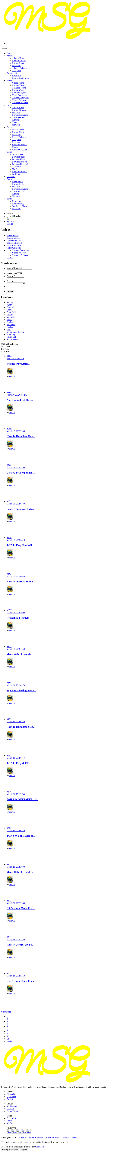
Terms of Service (36, 1137)
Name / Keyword (14, 268)
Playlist (10, 1099)
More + (10, 257)
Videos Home (12, 235)
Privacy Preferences (10, 1149)
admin (12, 376)
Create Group (12, 1111)
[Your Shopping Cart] (8, 219)
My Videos (11, 1096)
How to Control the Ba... (20, 944)
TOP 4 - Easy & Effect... (20, 763)
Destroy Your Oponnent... (21, 472)
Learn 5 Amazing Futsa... (21, 508)
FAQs (74, 1137)
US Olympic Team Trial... (21, 908)
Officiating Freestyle (18, 617)
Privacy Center (52, 1137)
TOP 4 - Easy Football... (20, 545)
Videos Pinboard (19, 253)
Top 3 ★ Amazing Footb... (21, 690)
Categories (11, 1118)
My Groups (12, 1106)
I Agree (24, 1149)
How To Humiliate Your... (21, 436)
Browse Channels (14, 243)
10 (8, 1038)
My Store (11, 1123)
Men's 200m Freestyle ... (20, 654)
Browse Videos (13, 238)
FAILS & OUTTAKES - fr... (22, 799)
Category (10, 281)
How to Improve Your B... (21, 581)
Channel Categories (20, 250)
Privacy (22, 1137)
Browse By (11, 276)
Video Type (12, 273)
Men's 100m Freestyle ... (20, 872)
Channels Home (14, 240)
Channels (11, 1094)
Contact (65, 1137)
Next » (9, 1041)
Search (10, 291)
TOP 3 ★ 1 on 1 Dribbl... (21, 835)
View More (6, 1012)
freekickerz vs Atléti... (18, 363)
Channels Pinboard (20, 255)
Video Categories (14, 248)
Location (10, 1108)
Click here (39, 1147)
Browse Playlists (14, 245)
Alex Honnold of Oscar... (20, 400)
